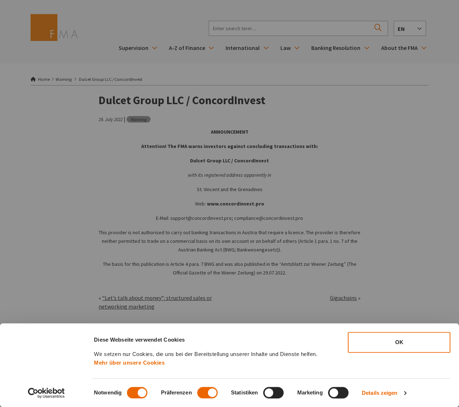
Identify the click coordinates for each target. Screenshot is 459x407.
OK (399, 342)
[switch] (207, 392)
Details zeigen (379, 393)
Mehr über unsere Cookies (129, 363)
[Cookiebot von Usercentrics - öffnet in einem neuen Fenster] (46, 393)
